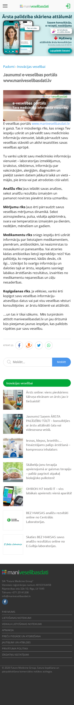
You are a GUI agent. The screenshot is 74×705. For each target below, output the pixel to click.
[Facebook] (5, 602)
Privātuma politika (15, 648)
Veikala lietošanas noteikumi (22, 624)
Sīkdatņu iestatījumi (15, 654)
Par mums (8, 611)
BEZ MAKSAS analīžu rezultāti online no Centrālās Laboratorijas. (47, 517)
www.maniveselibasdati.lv (51, 123)
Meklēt (61, 362)
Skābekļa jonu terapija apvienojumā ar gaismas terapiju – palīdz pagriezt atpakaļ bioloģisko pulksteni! (48, 471)
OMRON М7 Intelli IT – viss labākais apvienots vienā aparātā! (49, 491)
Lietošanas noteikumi (16, 618)
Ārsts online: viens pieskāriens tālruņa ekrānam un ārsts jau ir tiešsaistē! (47, 396)
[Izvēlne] (5, 6)
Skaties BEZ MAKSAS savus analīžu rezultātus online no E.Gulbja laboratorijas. (45, 541)
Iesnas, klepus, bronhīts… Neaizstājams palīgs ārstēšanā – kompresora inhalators (48, 444)
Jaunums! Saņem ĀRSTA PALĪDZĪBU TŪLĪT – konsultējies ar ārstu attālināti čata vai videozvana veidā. (48, 422)
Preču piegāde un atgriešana (21, 636)
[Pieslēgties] (68, 6)
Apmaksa (8, 630)
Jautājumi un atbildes (16, 642)
